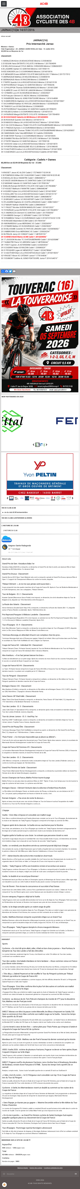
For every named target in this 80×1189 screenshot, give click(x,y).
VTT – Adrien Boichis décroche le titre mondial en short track (27, 856)
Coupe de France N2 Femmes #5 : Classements (22, 747)
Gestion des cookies (36, 1168)
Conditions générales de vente (53, 1168)
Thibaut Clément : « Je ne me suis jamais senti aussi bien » (26, 584)
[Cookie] (4, 1184)
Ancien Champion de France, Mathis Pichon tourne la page (26, 778)
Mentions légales (23, 1168)
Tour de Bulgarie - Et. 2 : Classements (17, 594)
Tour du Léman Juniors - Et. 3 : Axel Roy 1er (20, 716)
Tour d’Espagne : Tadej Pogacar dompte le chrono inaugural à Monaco (30, 927)
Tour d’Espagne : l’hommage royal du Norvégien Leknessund (27, 1128)
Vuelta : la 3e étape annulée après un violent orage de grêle (26, 907)
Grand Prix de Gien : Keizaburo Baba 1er (18, 564)
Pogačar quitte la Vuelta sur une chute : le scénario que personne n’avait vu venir (35, 835)
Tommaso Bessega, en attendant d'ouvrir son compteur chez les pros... (31, 635)
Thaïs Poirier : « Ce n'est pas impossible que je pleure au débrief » (29, 737)
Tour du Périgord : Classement (14, 676)
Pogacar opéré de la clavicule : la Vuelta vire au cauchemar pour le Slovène (32, 825)
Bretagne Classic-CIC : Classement (16, 686)
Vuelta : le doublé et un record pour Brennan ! (20, 876)
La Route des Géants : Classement (16, 604)
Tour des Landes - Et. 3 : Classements (17, 706)
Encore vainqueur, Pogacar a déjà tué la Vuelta (21, 896)
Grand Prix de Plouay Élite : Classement (18, 727)
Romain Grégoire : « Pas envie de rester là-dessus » (23, 798)
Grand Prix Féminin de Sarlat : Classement (19, 767)
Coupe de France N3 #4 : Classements (18, 665)
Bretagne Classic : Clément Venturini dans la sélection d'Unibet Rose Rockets (34, 788)
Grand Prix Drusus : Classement (15, 574)
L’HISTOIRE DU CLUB (10, 530)
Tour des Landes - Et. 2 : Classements (17, 757)
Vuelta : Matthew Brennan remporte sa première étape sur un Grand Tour (32, 917)
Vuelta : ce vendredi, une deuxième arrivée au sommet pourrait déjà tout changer (35, 845)
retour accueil (5, 36)
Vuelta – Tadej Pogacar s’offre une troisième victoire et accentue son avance (34, 866)
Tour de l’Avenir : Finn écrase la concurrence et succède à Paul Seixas (30, 886)
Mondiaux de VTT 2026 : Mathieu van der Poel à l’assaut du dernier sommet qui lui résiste (38, 1039)
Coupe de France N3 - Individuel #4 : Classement (22, 645)
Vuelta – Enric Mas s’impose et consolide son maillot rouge (26, 815)
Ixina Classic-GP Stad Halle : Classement (19, 696)
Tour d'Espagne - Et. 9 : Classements (17, 625)
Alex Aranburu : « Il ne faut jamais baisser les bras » (23, 655)
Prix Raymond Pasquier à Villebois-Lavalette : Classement (25, 614)
